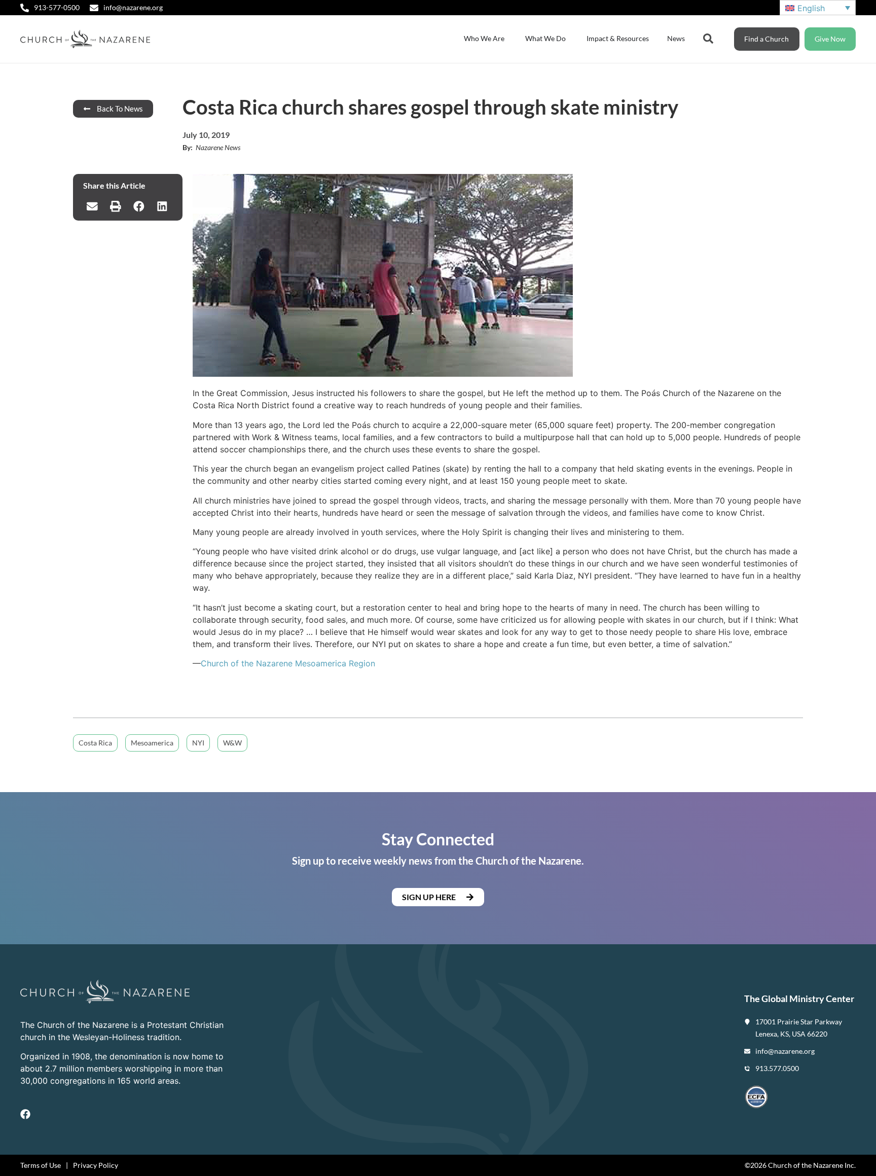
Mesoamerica (152, 742)
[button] (92, 206)
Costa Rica (95, 742)
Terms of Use (40, 1165)
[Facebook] (25, 1114)
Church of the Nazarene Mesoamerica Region (288, 663)
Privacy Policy (95, 1165)
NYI (198, 742)
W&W (232, 742)
